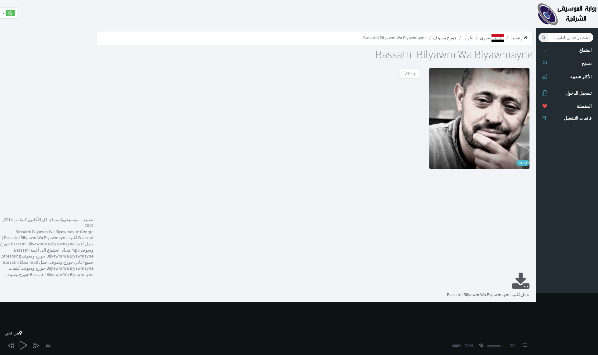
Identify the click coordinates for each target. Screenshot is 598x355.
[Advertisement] (422, 14)
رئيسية (517, 37)
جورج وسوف (445, 37)
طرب (468, 37)
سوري (485, 37)
